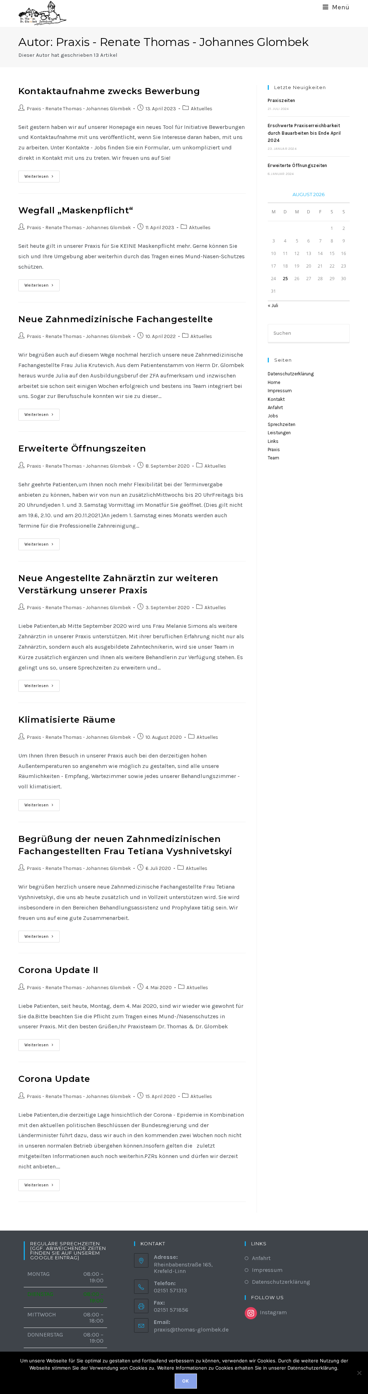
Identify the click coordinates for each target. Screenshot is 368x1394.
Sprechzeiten (281, 424)
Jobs (273, 415)
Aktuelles (201, 109)
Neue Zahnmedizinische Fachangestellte (115, 319)
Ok (185, 1381)
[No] (359, 1372)
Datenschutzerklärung (291, 373)
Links (273, 441)
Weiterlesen (42, 177)
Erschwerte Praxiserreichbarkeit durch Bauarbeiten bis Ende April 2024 (304, 133)
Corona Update (54, 1079)
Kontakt (276, 399)
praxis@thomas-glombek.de (191, 1329)
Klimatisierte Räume (66, 719)
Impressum (280, 390)
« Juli (273, 305)
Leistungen (279, 432)
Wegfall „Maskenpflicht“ (75, 210)
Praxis (274, 449)
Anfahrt (275, 407)
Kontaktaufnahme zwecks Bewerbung (109, 91)
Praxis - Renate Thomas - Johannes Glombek (79, 109)
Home (274, 382)
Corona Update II (58, 970)
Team (273, 457)
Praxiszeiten (281, 100)
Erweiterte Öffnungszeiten (82, 448)
